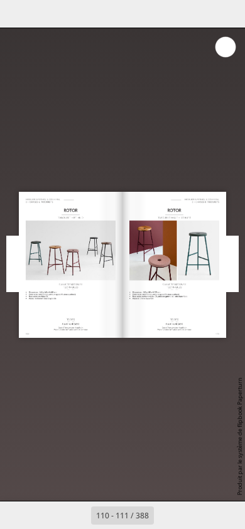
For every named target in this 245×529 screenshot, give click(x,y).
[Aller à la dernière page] (195, 515)
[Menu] (17, 14)
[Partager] (200, 14)
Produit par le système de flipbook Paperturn (240, 436)
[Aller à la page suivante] (168, 515)
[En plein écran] (227, 14)
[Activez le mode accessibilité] (73, 14)
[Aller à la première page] (49, 515)
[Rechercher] (45, 14)
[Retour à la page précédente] (77, 515)
